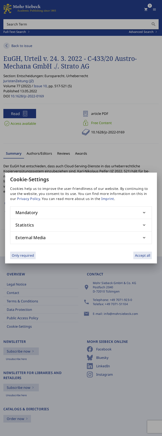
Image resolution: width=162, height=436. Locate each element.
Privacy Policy (28, 198)
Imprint (107, 198)
